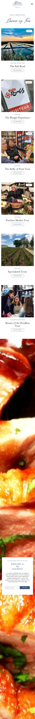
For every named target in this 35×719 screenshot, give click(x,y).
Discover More (17, 70)
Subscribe (25, 587)
